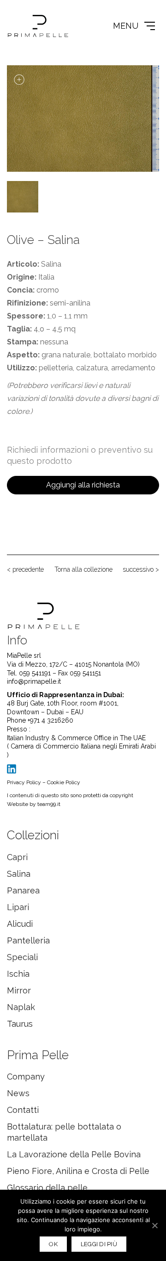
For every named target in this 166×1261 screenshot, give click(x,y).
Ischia (18, 974)
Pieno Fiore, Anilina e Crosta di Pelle (78, 1171)
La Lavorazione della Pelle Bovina (74, 1154)
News (18, 1093)
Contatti (23, 1110)
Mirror (19, 990)
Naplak (21, 1007)
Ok (53, 1244)
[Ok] (154, 1225)
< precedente (25, 569)
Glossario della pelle (47, 1187)
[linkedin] (11, 768)
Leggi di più (99, 1244)
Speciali (22, 957)
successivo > (141, 569)
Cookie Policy (63, 782)
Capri (17, 857)
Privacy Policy (24, 782)
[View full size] (19, 79)
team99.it (48, 804)
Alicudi (20, 924)
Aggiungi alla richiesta (83, 485)
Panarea (23, 890)
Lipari (18, 907)
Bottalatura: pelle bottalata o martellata (64, 1132)
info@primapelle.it (34, 681)
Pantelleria (28, 940)
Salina (18, 874)
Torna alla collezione (83, 569)
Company (26, 1076)
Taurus (20, 1024)
